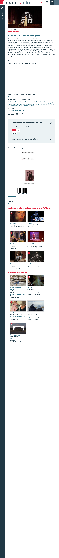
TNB (41, 104)
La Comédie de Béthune (23, 104)
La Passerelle (11, 105)
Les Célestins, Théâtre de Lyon (17, 294)
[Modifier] (18, 130)
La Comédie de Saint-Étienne (15, 101)
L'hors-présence (15, 335)
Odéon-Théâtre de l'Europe (36, 101)
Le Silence (13, 223)
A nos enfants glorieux (34, 313)
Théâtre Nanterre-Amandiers (17, 339)
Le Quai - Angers (31, 317)
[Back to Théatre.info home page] (15, 2)
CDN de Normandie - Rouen (27, 105)
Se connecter (52, 2)
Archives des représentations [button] (25, 139)
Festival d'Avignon (13, 97)
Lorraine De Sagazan (31, 36)
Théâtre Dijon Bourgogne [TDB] (47, 103)
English (44, 2)
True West (13, 313)
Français (41, 2)
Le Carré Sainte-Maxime (19, 127)
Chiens (29, 263)
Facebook (20, 114)
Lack (11, 263)
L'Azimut (17, 105)
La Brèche (26, 101)
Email (17, 114)
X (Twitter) (23, 114)
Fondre (29, 223)
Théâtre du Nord (12, 104)
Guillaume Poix (12, 198)
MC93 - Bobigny (31, 292)
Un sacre (12, 243)
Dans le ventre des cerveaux (16, 288)
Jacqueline (30, 243)
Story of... (30, 288)
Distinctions (11, 204)
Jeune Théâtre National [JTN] (16, 110)
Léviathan (12, 196)
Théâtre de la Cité (20, 103)
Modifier (54, 32)
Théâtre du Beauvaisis (48, 104)
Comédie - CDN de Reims (31, 103)
